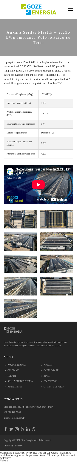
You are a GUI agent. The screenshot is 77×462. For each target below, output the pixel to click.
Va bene (4, 460)
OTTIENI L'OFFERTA (54, 386)
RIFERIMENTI (14, 386)
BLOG (47, 376)
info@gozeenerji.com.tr (14, 418)
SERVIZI (11, 376)
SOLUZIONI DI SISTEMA (20, 381)
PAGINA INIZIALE (16, 365)
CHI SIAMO (13, 370)
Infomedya (18, 445)
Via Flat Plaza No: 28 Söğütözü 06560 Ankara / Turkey (28, 406)
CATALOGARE (51, 370)
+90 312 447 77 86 (12, 412)
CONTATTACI (50, 381)
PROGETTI (49, 365)
